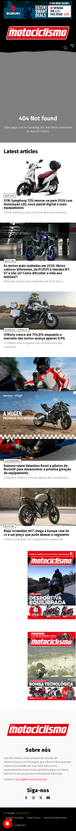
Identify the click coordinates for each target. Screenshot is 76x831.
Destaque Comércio (16, 330)
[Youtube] (48, 798)
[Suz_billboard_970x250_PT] (38, 17)
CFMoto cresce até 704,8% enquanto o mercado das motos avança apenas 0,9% (34, 336)
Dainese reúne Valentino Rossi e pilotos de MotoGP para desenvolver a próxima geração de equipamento (37, 469)
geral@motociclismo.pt (31, 779)
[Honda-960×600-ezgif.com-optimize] (38, 437)
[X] (41, 798)
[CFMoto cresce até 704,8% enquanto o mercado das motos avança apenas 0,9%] (38, 311)
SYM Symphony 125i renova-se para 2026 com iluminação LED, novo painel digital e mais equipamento (38, 204)
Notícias (10, 196)
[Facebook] (26, 798)
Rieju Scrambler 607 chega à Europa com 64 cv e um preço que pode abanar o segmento (36, 533)
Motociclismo (23, 813)
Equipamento (12, 461)
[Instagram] (33, 798)
